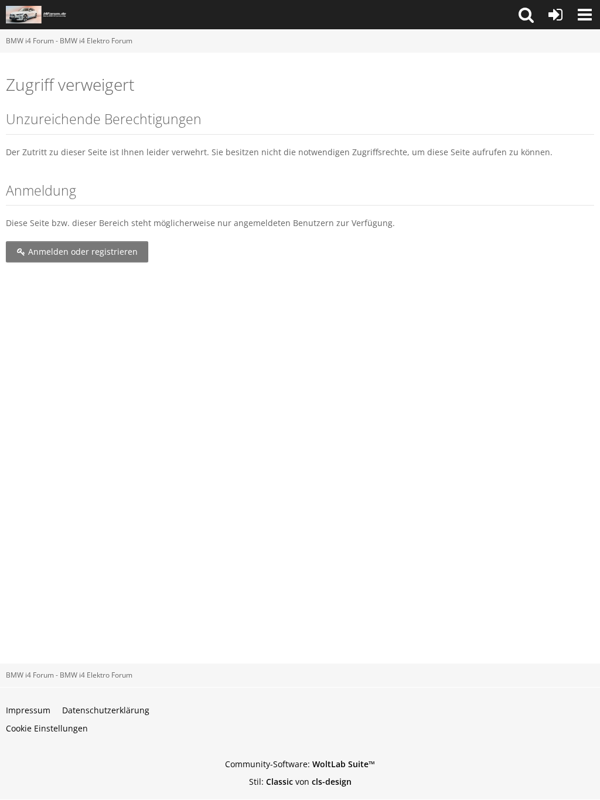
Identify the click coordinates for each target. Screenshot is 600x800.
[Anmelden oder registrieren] (555, 14)
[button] (526, 14)
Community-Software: (300, 764)
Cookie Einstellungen (47, 728)
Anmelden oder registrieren (82, 251)
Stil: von (300, 781)
